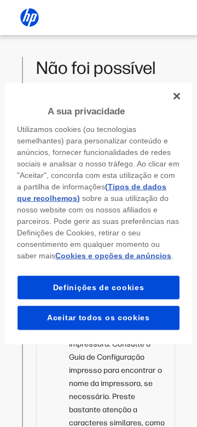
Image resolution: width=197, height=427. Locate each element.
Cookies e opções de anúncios (113, 255)
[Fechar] (177, 96)
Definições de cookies (98, 286)
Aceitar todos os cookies (98, 317)
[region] (98, 213)
